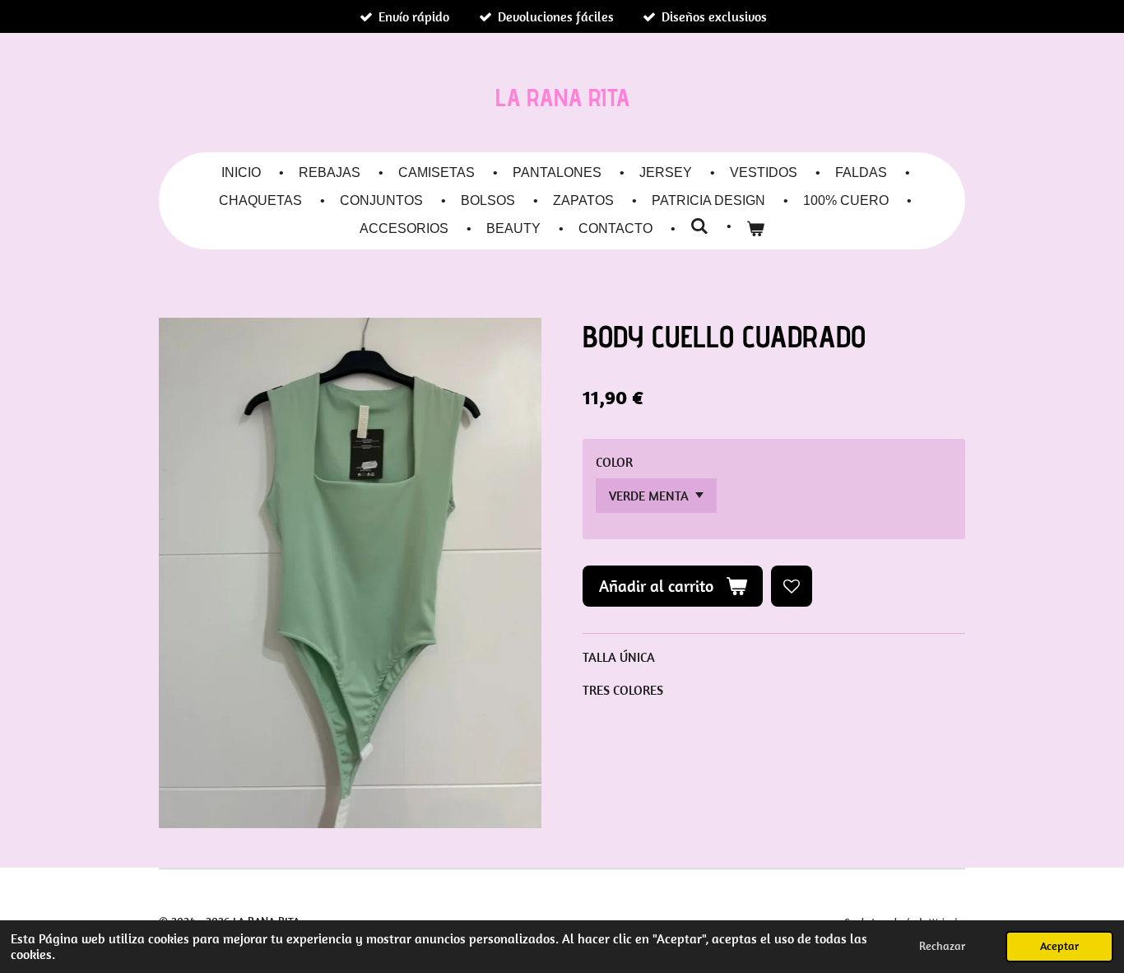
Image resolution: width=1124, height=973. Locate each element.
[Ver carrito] (755, 229)
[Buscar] (699, 226)
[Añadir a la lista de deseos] (791, 586)
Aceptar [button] (1059, 945)
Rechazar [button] (942, 945)
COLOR (614, 462)
